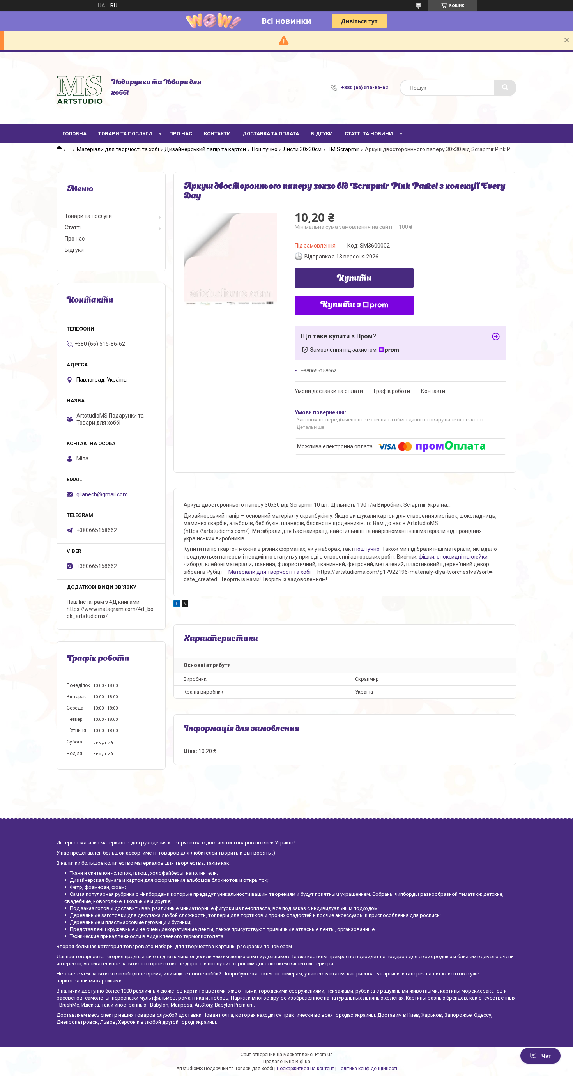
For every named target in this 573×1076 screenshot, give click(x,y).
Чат (546, 1056)
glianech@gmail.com (102, 494)
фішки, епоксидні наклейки (453, 557)
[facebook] (176, 605)
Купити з (340, 305)
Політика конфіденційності (367, 1068)
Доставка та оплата (270, 133)
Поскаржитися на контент (305, 1068)
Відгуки (322, 133)
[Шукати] (505, 88)
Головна (74, 133)
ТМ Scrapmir (343, 149)
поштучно (367, 549)
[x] (185, 605)
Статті (73, 227)
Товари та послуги (125, 133)
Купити (354, 279)
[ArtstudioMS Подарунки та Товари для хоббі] (80, 87)
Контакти (217, 133)
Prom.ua (324, 1054)
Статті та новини (369, 133)
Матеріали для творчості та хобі (118, 149)
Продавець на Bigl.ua (286, 1061)
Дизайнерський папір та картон (205, 149)
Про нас (180, 133)
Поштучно (265, 149)
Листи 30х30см (302, 149)
